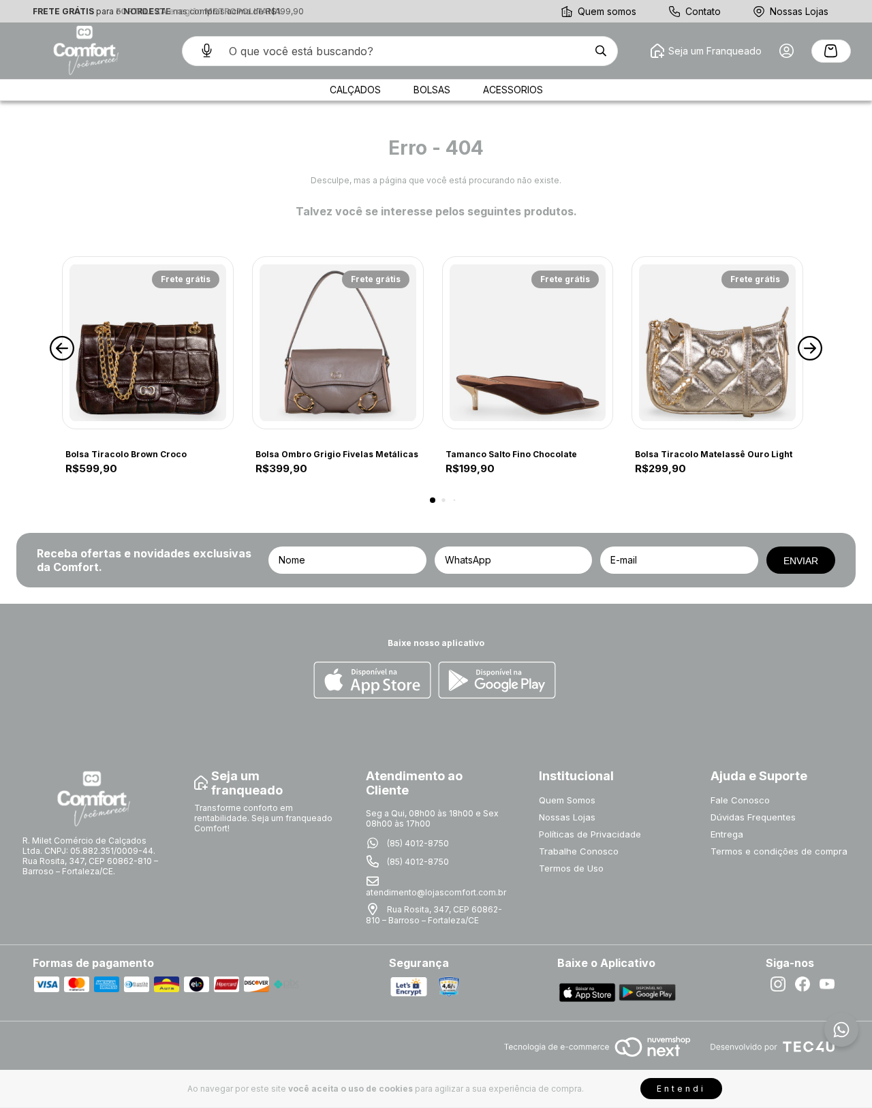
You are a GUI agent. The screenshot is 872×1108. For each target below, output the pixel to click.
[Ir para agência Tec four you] (772, 1047)
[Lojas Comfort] (84, 51)
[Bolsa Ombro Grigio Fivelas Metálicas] (338, 343)
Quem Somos (567, 800)
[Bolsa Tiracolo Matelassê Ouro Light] (717, 343)
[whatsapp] (841, 1030)
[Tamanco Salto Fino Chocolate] (528, 343)
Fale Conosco (740, 800)
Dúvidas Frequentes (753, 817)
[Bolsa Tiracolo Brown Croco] (148, 343)
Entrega (727, 834)
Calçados (355, 89)
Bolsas (432, 89)
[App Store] (372, 681)
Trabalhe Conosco (579, 851)
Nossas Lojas (799, 11)
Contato (703, 11)
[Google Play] (497, 681)
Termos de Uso (571, 868)
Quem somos (607, 11)
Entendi (681, 1088)
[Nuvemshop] (597, 1058)
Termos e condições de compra (779, 851)
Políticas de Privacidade (590, 834)
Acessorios (513, 89)
